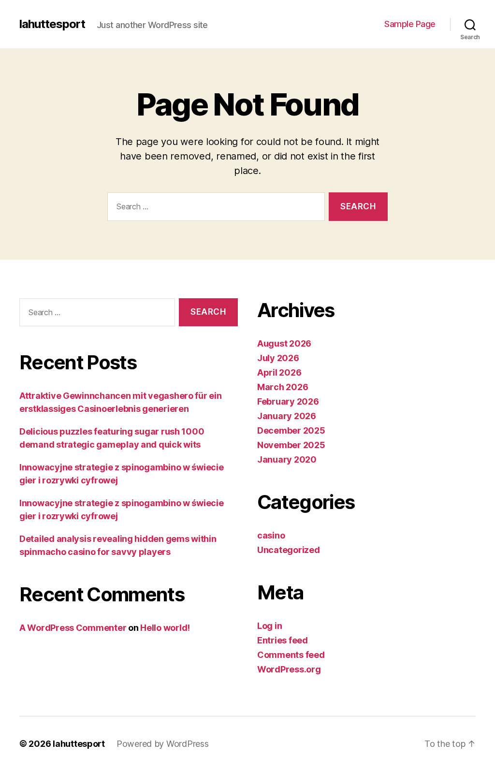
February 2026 (288, 401)
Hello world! (165, 628)
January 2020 (287, 459)
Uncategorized (288, 550)
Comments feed (291, 655)
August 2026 (284, 343)
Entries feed (282, 640)
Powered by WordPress (162, 744)
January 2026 (286, 416)
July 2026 (278, 358)
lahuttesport (52, 24)
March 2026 (282, 387)
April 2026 (279, 372)
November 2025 (291, 445)
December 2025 (291, 430)
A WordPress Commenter (72, 628)
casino (271, 535)
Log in (269, 626)
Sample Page (410, 24)
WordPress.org (289, 669)
